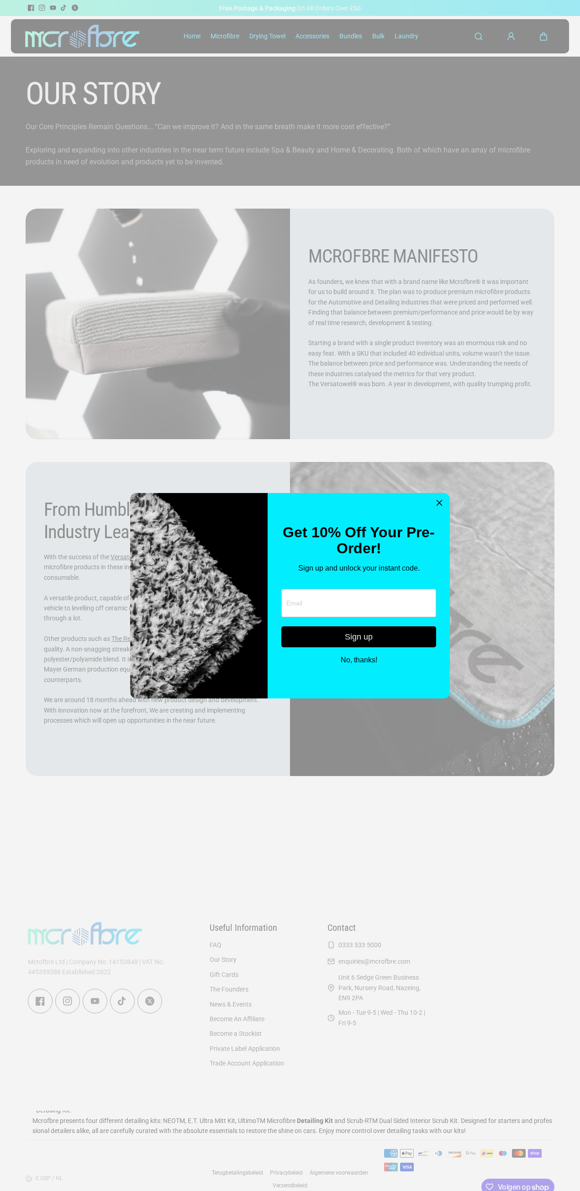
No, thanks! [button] (359, 660)
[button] (439, 503)
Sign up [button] (359, 636)
